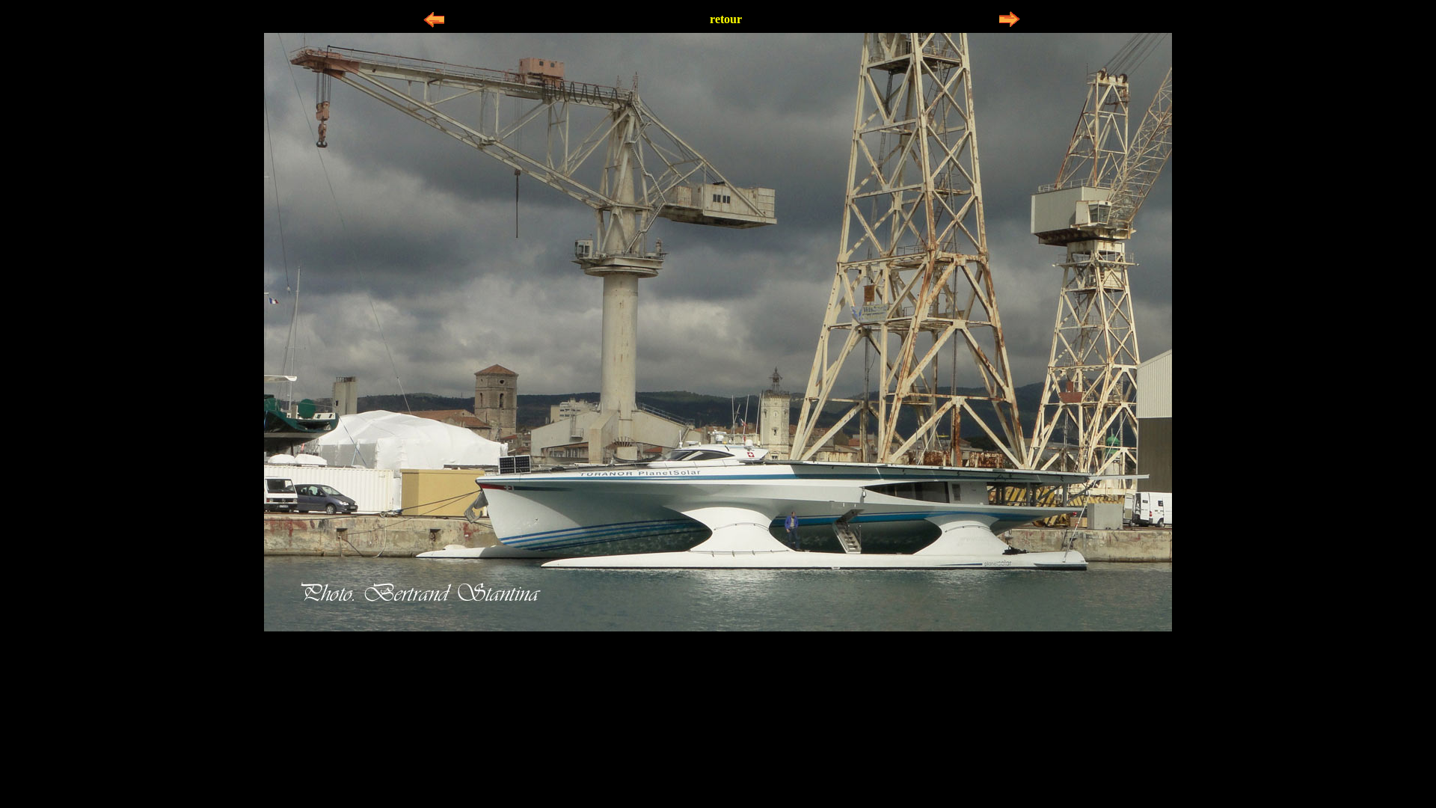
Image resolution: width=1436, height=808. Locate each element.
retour (726, 19)
